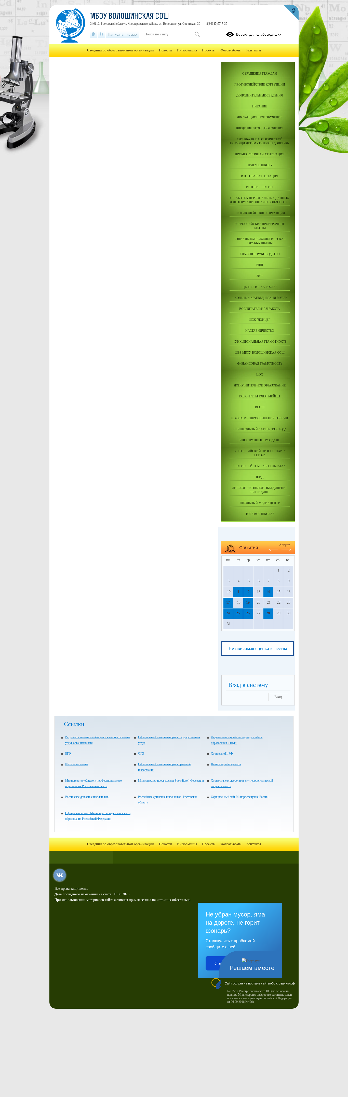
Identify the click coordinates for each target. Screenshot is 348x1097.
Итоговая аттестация (259, 176)
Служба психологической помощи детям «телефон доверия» (259, 141)
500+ (260, 276)
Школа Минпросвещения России (259, 418)
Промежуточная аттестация (259, 154)
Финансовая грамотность (259, 363)
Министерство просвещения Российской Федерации (171, 780)
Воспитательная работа (259, 309)
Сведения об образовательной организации (120, 50)
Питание (259, 106)
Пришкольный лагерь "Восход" (259, 429)
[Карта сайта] (101, 34)
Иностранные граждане (259, 440)
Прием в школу (260, 165)
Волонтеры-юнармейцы (259, 396)
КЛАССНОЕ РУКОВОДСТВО (260, 254)
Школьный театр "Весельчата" (259, 466)
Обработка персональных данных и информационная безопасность (259, 200)
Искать (197, 34)
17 (228, 602)
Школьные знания (76, 764)
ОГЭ (141, 753)
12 (248, 592)
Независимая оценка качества (258, 648)
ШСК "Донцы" (260, 320)
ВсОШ (259, 407)
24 (228, 613)
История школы (259, 187)
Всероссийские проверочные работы (259, 226)
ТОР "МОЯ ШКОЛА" (260, 514)
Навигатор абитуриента (226, 764)
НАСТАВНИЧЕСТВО (259, 330)
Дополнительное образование (260, 385)
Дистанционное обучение (259, 117)
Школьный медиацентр (260, 503)
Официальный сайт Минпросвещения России (239, 797)
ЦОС (259, 374)
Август (284, 545)
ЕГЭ (68, 753)
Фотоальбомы (230, 50)
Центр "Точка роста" (260, 287)
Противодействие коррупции (259, 84)
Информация (187, 50)
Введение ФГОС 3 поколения (259, 128)
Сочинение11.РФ (222, 753)
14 (268, 592)
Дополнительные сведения (259, 95)
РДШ (259, 265)
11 (237, 592)
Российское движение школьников (87, 797)
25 (238, 613)
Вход (278, 697)
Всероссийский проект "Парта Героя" (260, 453)
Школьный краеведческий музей (260, 298)
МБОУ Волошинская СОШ (129, 17)
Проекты (208, 50)
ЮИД (259, 477)
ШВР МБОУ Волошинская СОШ (260, 352)
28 (268, 613)
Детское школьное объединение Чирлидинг (259, 490)
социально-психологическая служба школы (260, 241)
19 (248, 602)
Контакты (253, 50)
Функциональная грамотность (260, 341)
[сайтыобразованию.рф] (291, 12)
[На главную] (93, 34)
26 (248, 613)
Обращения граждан (259, 73)
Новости (165, 50)
